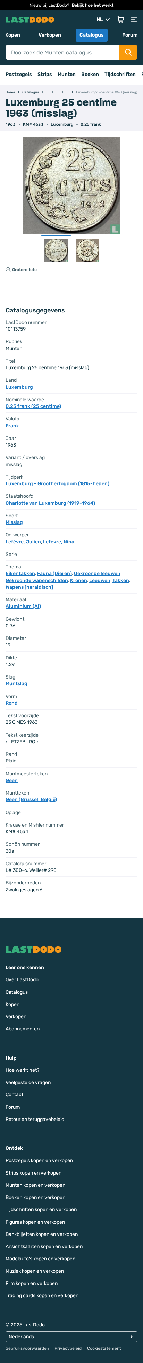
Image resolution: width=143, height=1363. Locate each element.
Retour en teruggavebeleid (35, 1119)
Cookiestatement (104, 1348)
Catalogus (91, 35)
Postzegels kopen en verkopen (39, 1160)
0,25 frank (91, 124)
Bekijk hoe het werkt (92, 5)
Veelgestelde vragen (28, 1082)
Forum (130, 35)
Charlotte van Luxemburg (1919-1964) (50, 503)
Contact (14, 1095)
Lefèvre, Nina (58, 542)
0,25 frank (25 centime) (33, 406)
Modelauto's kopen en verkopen (40, 1259)
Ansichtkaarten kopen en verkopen (44, 1246)
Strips (44, 74)
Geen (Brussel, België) (31, 800)
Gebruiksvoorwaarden (27, 1348)
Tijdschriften (120, 74)
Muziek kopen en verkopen (35, 1271)
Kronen (78, 580)
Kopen (12, 35)
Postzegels (19, 74)
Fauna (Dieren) (54, 573)
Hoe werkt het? (22, 1070)
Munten (67, 74)
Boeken (90, 74)
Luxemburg (62, 124)
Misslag (14, 522)
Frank (12, 426)
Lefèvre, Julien (23, 542)
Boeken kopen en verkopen (35, 1197)
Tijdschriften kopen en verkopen (41, 1210)
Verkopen (50, 35)
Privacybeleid (68, 1348)
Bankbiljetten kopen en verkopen (42, 1234)
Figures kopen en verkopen (35, 1222)
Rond (12, 703)
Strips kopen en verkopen (33, 1173)
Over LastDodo (22, 980)
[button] (121, 19)
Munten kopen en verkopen (35, 1185)
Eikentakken (20, 573)
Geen (12, 780)
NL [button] (99, 19)
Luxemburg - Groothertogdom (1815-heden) (57, 484)
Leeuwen (99, 580)
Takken (120, 580)
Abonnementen (23, 1029)
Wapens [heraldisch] (29, 587)
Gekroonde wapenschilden (37, 580)
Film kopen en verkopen (32, 1283)
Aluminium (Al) (23, 606)
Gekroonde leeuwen (97, 573)
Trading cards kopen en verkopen (42, 1296)
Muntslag (16, 684)
